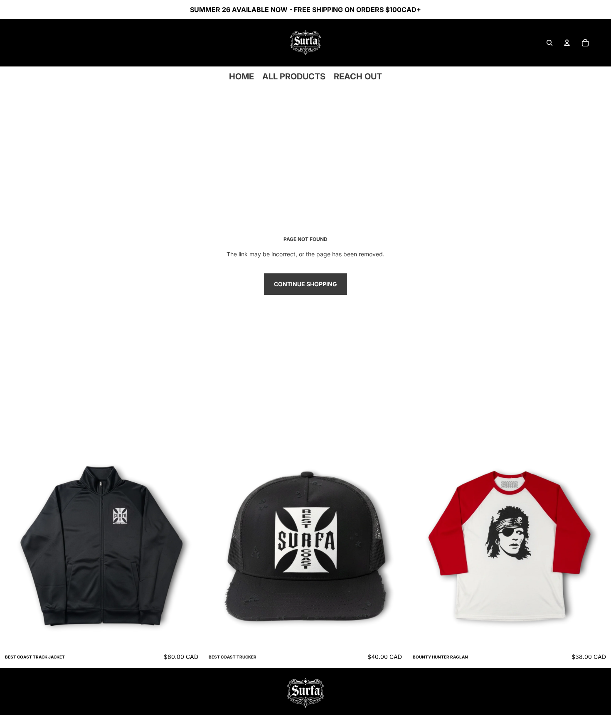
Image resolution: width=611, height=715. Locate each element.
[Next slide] (190, 546)
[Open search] (549, 43)
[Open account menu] (567, 43)
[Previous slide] (12, 546)
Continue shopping (305, 283)
